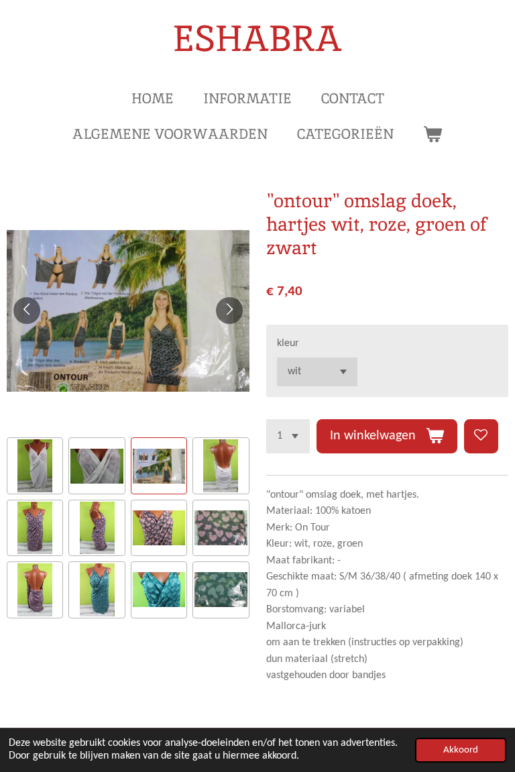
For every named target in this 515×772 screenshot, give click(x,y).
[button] (35, 465)
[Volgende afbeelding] (229, 310)
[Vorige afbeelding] (26, 310)
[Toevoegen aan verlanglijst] (481, 436)
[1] (288, 436)
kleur (288, 343)
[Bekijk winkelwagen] (433, 134)
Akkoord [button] (460, 750)
